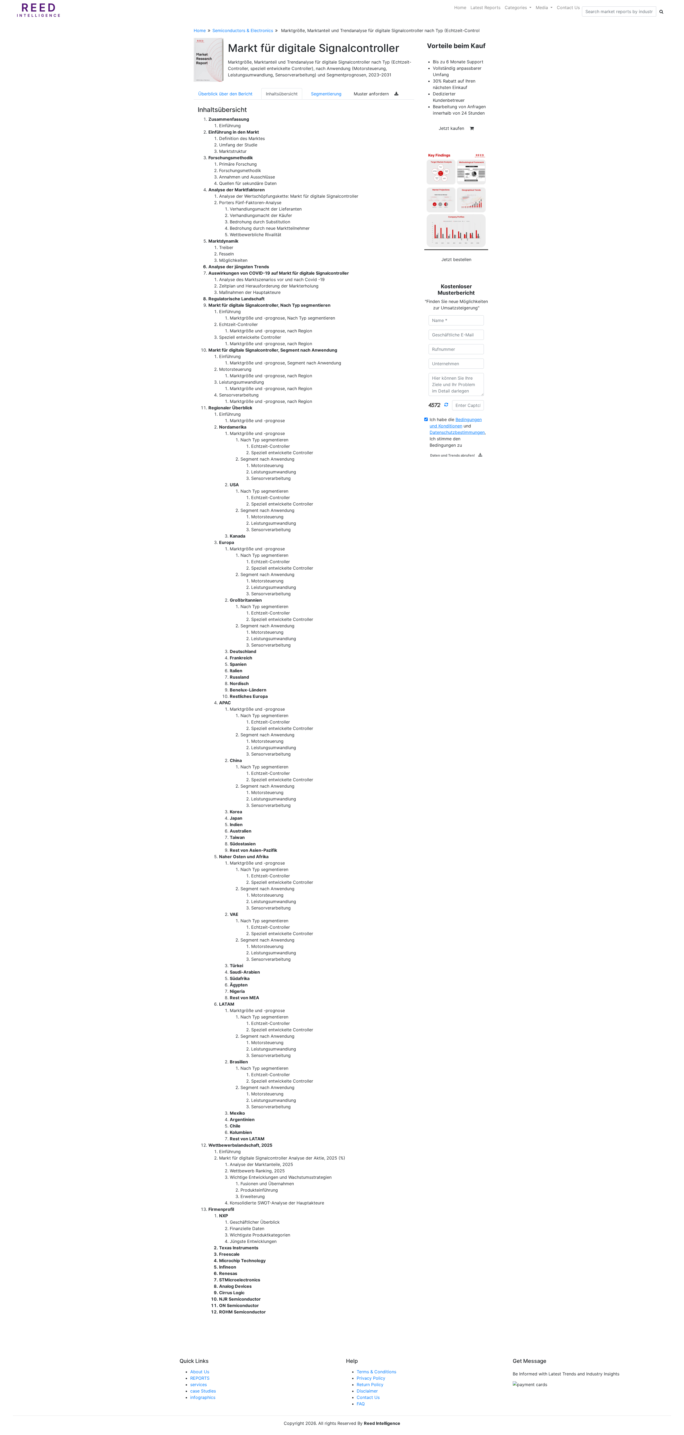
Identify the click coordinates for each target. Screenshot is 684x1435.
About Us (199, 1371)
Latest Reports (485, 7)
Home (460, 7)
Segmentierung (326, 93)
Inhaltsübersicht (282, 93)
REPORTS (199, 1378)
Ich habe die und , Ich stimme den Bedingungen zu (458, 432)
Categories (516, 7)
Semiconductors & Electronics (242, 30)
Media (542, 7)
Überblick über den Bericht (225, 93)
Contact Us (568, 7)
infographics (202, 1397)
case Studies (203, 1391)
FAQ (361, 1403)
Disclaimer (367, 1391)
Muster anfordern (372, 93)
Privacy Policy (371, 1378)
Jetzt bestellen (456, 259)
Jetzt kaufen (452, 128)
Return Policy (370, 1384)
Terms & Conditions (376, 1371)
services (198, 1384)
